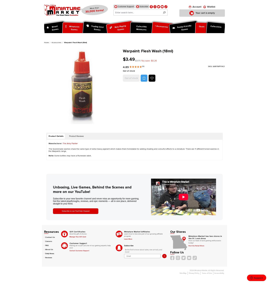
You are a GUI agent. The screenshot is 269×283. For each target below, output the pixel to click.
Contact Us (50, 237)
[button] (136, 66)
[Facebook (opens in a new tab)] (151, 6)
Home (46, 43)
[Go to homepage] (62, 10)
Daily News (49, 254)
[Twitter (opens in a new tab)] (158, 6)
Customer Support (125, 6)
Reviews (48, 258)
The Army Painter (70, 143)
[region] (82, 86)
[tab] (56, 136)
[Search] (164, 13)
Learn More (128, 239)
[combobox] (137, 13)
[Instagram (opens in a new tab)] (154, 6)
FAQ (47, 245)
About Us (49, 249)
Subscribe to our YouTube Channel (76, 211)
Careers (48, 241)
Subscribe (143, 6)
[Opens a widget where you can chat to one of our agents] (256, 278)
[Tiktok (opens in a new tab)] (165, 6)
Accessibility (219, 273)
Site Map (183, 273)
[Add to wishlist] (152, 78)
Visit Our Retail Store (196, 246)
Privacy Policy (194, 273)
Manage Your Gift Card (77, 237)
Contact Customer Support (79, 251)
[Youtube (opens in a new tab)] (162, 6)
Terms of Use (207, 273)
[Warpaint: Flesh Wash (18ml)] (81, 86)
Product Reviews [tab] (76, 136)
